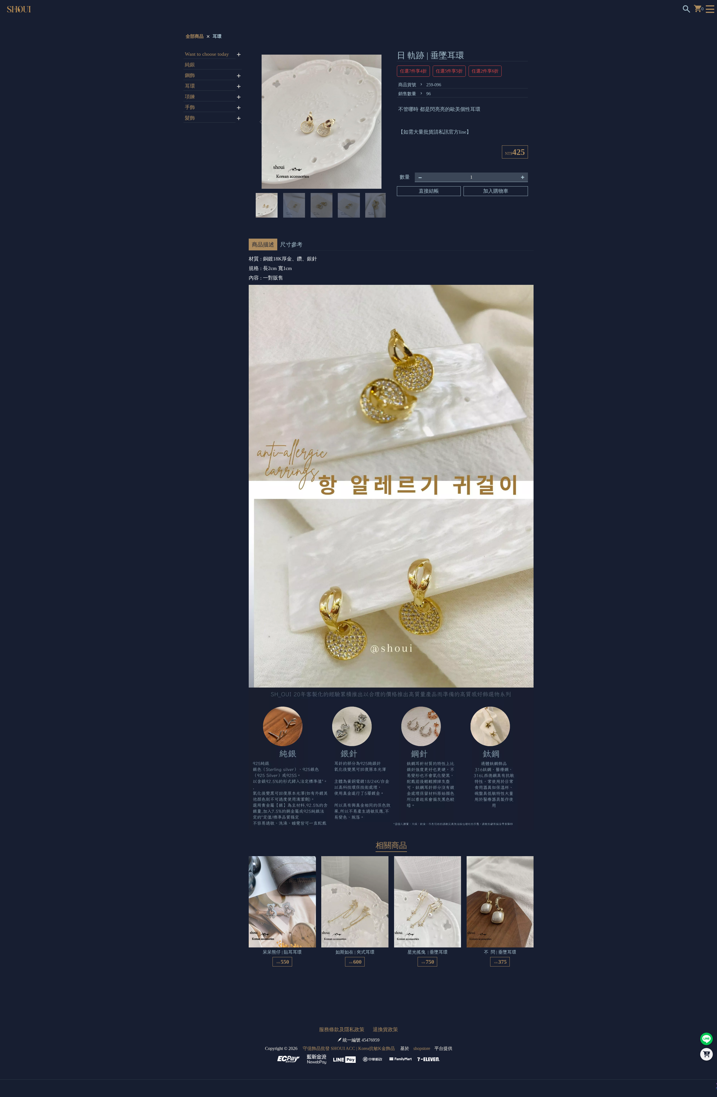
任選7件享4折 (413, 71)
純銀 (190, 64)
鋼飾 (190, 75)
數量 (405, 177)
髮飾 (190, 118)
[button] (379, 120)
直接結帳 (429, 191)
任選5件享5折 (449, 71)
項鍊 (190, 96)
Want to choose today (207, 54)
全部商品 (195, 36)
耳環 (217, 36)
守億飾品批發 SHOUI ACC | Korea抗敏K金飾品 (349, 1048)
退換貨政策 (385, 1029)
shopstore (421, 1048)
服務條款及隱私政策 (341, 1029)
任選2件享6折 (485, 71)
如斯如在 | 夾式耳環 (355, 948)
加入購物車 (495, 191)
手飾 (190, 107)
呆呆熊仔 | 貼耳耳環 (282, 948)
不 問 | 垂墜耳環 (500, 948)
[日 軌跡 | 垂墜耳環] (319, 120)
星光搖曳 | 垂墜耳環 (428, 948)
